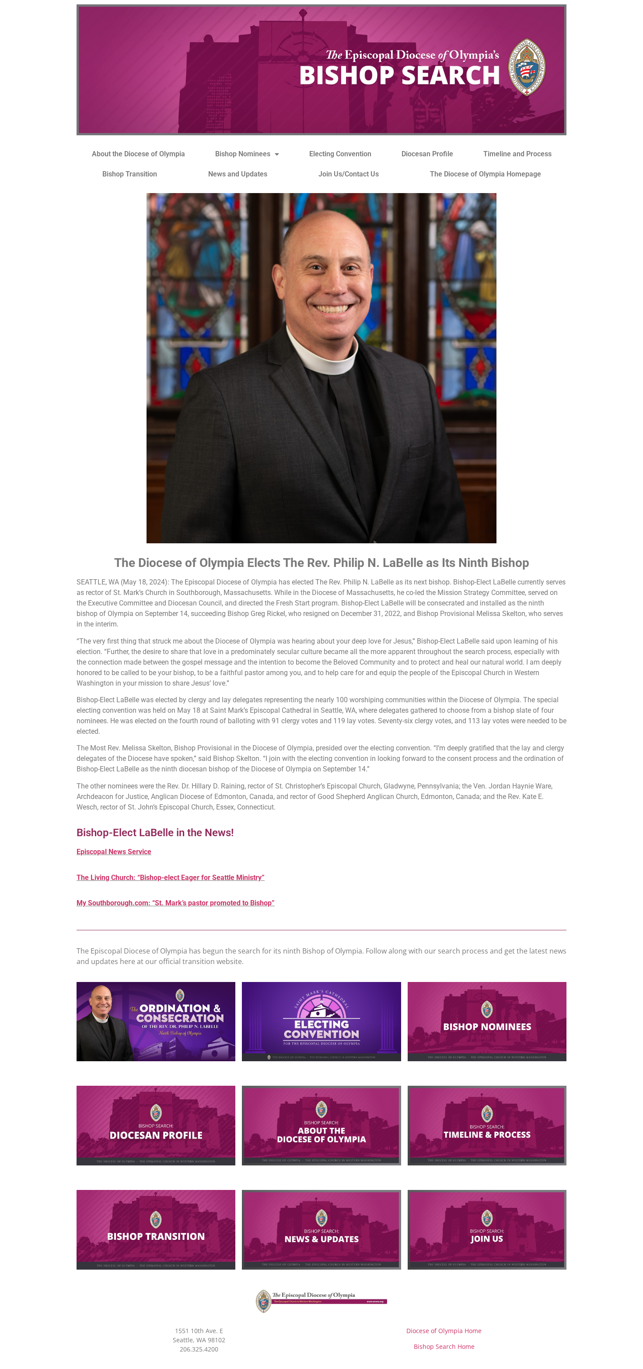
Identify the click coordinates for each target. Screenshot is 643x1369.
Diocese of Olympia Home (444, 1331)
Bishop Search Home (444, 1346)
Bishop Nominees (242, 154)
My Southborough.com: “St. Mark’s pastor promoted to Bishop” (176, 903)
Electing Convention (340, 154)
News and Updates (237, 174)
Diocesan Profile (427, 154)
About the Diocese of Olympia (138, 154)
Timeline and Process (517, 154)
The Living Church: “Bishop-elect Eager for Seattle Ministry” (171, 877)
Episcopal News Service (114, 852)
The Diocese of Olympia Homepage (485, 174)
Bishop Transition (129, 174)
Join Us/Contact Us (348, 174)
